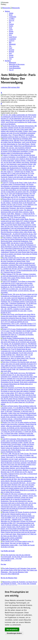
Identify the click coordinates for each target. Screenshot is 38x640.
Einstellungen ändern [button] (14, 633)
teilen (3, 538)
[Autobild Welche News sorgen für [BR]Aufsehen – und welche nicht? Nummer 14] (1, 93)
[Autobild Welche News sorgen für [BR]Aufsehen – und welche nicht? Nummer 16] (1, 104)
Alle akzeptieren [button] (12, 629)
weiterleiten (18, 538)
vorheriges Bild (6, 87)
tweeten (7, 538)
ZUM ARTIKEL (10, 539)
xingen (12, 538)
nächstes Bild (15, 87)
